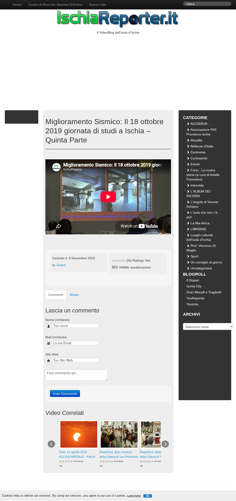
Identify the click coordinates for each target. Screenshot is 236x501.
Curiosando (198, 158)
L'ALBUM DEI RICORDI (198, 193)
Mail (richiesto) (56, 337)
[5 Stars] (124, 260)
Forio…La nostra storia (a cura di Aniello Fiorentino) (203, 174)
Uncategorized (201, 268)
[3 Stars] (118, 260)
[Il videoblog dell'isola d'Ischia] (4, 2)
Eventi (61, 265)
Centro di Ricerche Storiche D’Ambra (55, 4)
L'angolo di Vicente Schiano (202, 204)
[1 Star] (113, 260)
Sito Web (52, 354)
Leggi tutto (134, 495)
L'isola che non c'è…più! (203, 215)
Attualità (196, 140)
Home (17, 4)
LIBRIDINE (198, 229)
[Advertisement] (118, 69)
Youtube (192, 304)
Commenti (55, 295)
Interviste (197, 185)
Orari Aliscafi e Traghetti (203, 292)
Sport (194, 256)
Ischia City (193, 286)
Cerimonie (198, 152)
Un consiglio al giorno (206, 262)
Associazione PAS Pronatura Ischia (201, 132)
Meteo (74, 295)
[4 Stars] (121, 260)
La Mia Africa (199, 223)
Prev (51, 444)
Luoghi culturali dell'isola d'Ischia (199, 237)
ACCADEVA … (200, 123)
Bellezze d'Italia (201, 146)
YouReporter (195, 298)
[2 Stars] (116, 260)
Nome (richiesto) (57, 320)
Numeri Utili (97, 4)
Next (165, 444)
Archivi (188, 319)
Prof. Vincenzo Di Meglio (201, 248)
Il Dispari (192, 280)
